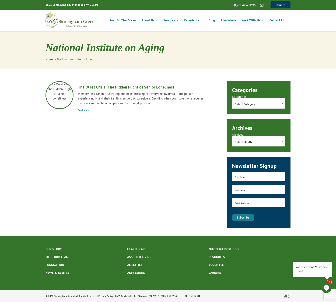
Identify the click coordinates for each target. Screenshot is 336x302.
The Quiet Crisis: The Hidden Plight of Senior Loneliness (126, 87)
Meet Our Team (57, 257)
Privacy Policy (105, 296)
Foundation (55, 265)
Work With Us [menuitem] (250, 20)
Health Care (136, 249)
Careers (215, 273)
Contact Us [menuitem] (277, 20)
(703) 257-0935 (169, 296)
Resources (217, 257)
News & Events (57, 273)
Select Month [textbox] (243, 142)
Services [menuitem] (169, 20)
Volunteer (217, 265)
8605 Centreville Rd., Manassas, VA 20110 (72, 4)
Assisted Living (139, 257)
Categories (239, 96)
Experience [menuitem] (192, 20)
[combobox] (258, 103)
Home (50, 59)
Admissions (228, 20)
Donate (280, 5)
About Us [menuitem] (148, 20)
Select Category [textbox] (245, 104)
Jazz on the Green (123, 20)
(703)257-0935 (246, 5)
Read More (83, 110)
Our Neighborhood (224, 249)
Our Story (54, 249)
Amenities (134, 265)
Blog (212, 20)
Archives (237, 134)
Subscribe (243, 217)
